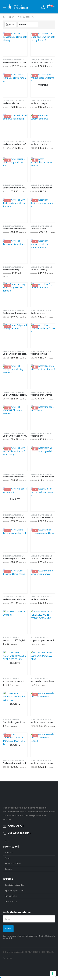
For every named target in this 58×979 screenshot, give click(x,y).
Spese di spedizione (14, 890)
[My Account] (43, 7)
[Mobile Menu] (5, 6)
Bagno (5, 60)
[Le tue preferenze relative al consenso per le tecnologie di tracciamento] (53, 974)
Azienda (8, 852)
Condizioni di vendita (14, 885)
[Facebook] (5, 841)
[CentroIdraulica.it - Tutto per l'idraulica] (18, 6)
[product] (15, 622)
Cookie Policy (11, 901)
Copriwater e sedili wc (16, 60)
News (7, 858)
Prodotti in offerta (13, 863)
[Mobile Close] (0, 977)
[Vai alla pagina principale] (4, 17)
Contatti (8, 869)
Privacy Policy (11, 896)
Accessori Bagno (9, 638)
